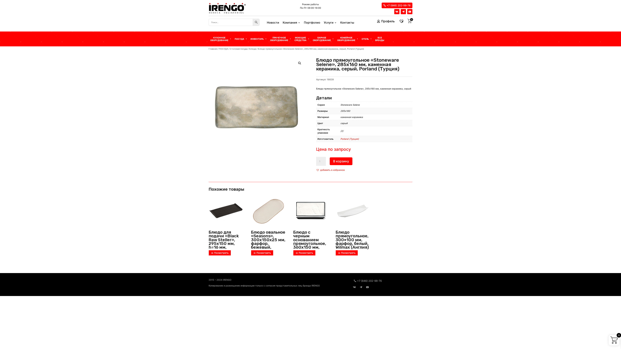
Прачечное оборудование (279, 39)
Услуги (328, 22)
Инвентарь (257, 39)
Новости (273, 22)
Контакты (347, 22)
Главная (213, 49)
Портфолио (312, 22)
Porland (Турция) (349, 138)
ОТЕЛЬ (365, 39)
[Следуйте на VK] (396, 11)
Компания (290, 22)
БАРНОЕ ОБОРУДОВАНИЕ (322, 39)
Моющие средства (300, 39)
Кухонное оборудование (219, 39)
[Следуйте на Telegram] (403, 11)
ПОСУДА (223, 49)
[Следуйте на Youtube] (409, 11)
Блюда (252, 49)
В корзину (341, 161)
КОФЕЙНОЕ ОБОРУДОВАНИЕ (346, 39)
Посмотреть (221, 252)
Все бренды (379, 39)
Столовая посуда (238, 49)
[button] (330, 170)
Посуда (239, 39)
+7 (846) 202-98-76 (399, 5)
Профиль (388, 21)
